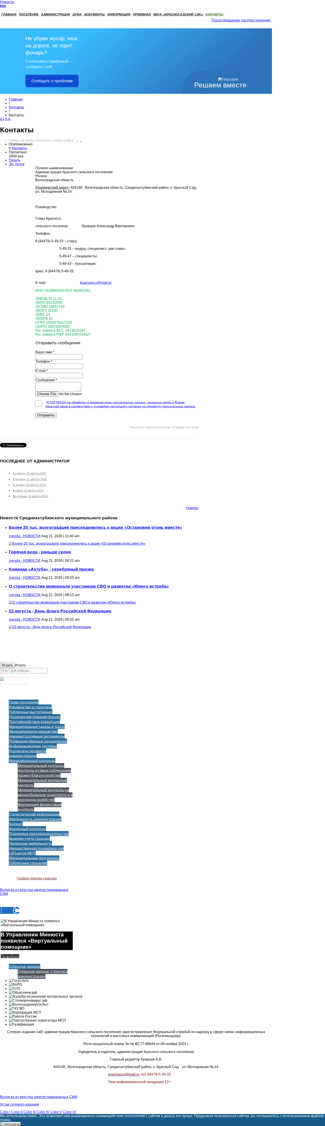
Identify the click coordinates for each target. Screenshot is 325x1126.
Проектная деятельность (30, 843)
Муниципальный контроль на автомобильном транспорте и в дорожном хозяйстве (45, 794)
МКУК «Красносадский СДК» (178, 15)
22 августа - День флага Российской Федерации (60, 611)
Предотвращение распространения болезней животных (252, 20)
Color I (5, 1112)
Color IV (42, 1112)
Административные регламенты (36, 736)
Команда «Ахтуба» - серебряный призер (51, 569)
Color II (17, 1112)
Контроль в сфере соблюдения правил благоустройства (44, 773)
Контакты (214, 15)
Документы (94, 15)
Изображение (46, 393)
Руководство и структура (30, 707)
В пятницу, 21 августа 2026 (30, 479)
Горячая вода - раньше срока (40, 552)
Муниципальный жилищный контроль (42, 782)
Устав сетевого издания (19, 1104)
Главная (8, 15)
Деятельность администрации (35, 819)
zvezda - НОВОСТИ (24, 536)
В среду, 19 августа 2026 (28, 490)
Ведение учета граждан (29, 838)
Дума (77, 15)
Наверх (192, 508)
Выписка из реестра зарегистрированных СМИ (38, 1097)
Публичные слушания (28, 862)
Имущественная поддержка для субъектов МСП (36, 851)
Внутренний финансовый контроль (39, 807)
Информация (118, 15)
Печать (14, 160)
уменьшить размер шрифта (76, 140)
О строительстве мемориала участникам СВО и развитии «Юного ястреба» (89, 586)
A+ (2, 119)
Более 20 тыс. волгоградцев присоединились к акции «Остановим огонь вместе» (95, 527)
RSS (3, 6)
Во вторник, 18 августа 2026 (30, 496)
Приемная (142, 15)
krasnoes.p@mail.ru (95, 283)
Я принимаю (10, 1124)
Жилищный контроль (27, 828)
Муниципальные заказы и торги (36, 726)
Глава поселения (23, 702)
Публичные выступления (30, 712)
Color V (56, 1112)
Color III (29, 1112)
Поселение (28, 15)
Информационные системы (33, 746)
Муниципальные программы (34, 858)
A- (9, 119)
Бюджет (15, 824)
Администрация (55, 15)
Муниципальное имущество (33, 731)
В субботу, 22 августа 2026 (29, 473)
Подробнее (10, 956)
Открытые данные (24, 966)
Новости (7, 2)
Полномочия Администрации (34, 716)
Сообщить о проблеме (52, 81)
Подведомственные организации (38, 741)
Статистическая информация (34, 814)
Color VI (69, 1112)
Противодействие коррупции (34, 721)
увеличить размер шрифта (80, 140)
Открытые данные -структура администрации (42, 974)
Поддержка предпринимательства (38, 833)
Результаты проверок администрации (27, 753)
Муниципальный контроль (32, 760)
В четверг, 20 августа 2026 (29, 485)
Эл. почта (16, 164)
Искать (7, 665)
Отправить (46, 415)
